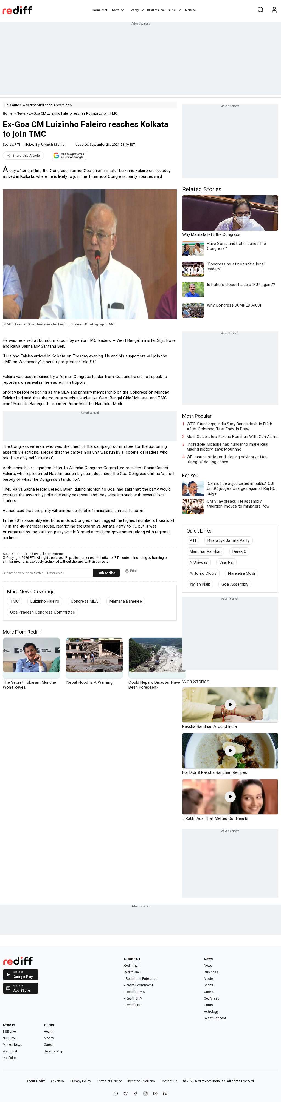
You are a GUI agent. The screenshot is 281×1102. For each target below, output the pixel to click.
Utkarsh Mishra (52, 145)
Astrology (211, 1012)
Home (96, 10)
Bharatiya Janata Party (228, 540)
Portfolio (9, 1058)
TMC (14, 601)
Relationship (53, 1051)
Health (49, 1032)
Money (134, 10)
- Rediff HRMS (134, 992)
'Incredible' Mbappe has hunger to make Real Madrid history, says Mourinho (227, 447)
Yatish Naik (200, 584)
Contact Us (169, 1081)
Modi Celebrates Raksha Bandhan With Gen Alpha (232, 436)
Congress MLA (84, 601)
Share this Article (26, 156)
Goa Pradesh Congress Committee (42, 612)
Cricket (209, 992)
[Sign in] (274, 10)
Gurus (172, 10)
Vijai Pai (226, 562)
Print (133, 571)
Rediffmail (131, 966)
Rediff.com (203, 1081)
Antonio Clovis (203, 573)
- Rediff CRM (133, 998)
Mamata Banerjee (125, 601)
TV (179, 10)
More (188, 10)
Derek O (239, 551)
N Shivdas (199, 562)
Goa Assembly (234, 584)
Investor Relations (141, 1081)
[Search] (260, 10)
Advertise (57, 1081)
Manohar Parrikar (205, 551)
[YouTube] (155, 1094)
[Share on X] (125, 1094)
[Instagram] (145, 1094)
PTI (17, 145)
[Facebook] (135, 1094)
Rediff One (132, 972)
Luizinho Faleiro (44, 601)
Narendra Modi (241, 573)
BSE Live (9, 1032)
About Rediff (35, 1081)
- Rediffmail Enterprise (140, 979)
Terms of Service (109, 1081)
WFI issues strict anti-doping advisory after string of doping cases (227, 459)
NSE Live (9, 1038)
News (115, 10)
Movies (209, 979)
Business (211, 972)
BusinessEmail (156, 10)
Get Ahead (212, 998)
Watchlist (10, 1051)
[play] (230, 704)
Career (49, 1045)
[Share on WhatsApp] (116, 1094)
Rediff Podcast (215, 1018)
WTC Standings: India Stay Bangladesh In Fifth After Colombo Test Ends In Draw (229, 426)
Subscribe (106, 573)
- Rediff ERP (132, 1005)
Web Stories (195, 681)
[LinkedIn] (165, 1094)
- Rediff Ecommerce (138, 985)
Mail (105, 10)
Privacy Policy (80, 1081)
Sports (209, 985)
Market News (12, 1045)
